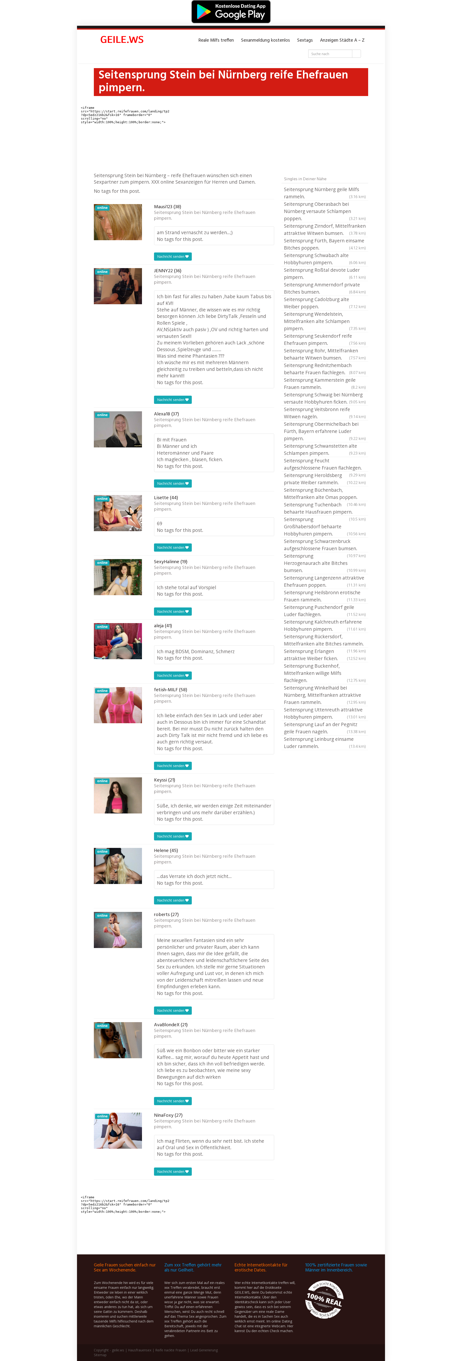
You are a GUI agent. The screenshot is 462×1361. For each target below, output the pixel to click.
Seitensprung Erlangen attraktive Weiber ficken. (325, 655)
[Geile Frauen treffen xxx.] (122, 40)
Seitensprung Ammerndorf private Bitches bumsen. (325, 288)
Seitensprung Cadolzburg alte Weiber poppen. (325, 303)
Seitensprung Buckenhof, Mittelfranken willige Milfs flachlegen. (325, 673)
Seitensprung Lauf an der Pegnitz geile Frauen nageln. (325, 728)
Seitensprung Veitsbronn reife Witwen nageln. (325, 413)
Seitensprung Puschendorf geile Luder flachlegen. (325, 611)
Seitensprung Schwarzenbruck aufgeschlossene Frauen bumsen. (325, 545)
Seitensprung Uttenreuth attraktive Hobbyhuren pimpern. (325, 713)
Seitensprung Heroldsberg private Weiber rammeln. (325, 479)
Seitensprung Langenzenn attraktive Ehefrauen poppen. (325, 581)
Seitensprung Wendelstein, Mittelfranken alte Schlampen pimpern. (325, 321)
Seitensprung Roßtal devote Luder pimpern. (325, 273)
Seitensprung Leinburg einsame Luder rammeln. (325, 742)
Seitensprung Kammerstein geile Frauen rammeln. (325, 383)
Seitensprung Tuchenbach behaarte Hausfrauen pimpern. (325, 508)
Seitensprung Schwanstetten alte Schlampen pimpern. (325, 449)
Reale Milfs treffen (216, 40)
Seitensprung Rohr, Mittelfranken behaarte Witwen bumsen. (325, 354)
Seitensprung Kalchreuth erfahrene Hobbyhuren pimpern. (325, 625)
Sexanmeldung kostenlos (265, 40)
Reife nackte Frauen (170, 1350)
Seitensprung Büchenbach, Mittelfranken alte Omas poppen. (325, 494)
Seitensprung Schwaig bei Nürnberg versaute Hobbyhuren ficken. (325, 398)
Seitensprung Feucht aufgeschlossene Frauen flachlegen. (325, 464)
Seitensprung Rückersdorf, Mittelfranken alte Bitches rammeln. (325, 640)
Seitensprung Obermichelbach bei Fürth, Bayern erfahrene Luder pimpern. (325, 431)
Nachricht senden (171, 256)
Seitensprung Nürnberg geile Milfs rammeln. (325, 193)
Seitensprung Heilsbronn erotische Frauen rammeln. (325, 596)
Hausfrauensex (139, 1350)
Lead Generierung (204, 1350)
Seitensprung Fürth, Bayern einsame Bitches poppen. (325, 244)
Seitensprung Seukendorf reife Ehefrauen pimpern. (325, 339)
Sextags (305, 40)
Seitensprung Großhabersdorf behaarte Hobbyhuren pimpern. (325, 526)
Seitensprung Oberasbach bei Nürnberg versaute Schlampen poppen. (325, 211)
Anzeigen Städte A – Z (342, 40)
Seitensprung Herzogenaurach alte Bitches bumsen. (325, 563)
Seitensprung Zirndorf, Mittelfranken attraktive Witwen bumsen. (325, 229)
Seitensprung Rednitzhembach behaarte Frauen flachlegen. (325, 369)
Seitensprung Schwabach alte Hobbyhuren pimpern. (325, 259)
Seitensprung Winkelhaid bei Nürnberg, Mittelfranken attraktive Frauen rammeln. (325, 694)
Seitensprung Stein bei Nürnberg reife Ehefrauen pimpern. (204, 215)
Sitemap (100, 1355)
